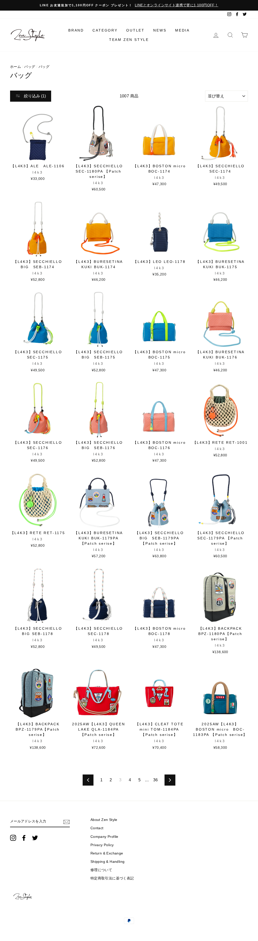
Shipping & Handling (107, 862)
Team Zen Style (129, 40)
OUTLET (135, 30)
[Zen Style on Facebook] (24, 838)
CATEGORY (104, 30)
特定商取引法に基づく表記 (112, 878)
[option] (129, 5)
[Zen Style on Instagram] (13, 838)
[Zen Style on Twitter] (35, 838)
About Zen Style (103, 820)
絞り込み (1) (34, 96)
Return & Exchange (106, 853)
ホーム (15, 67)
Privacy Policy (102, 845)
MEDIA (182, 30)
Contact (97, 828)
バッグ (29, 67)
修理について (101, 870)
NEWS (159, 30)
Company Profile (104, 837)
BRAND (76, 30)
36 (155, 780)
